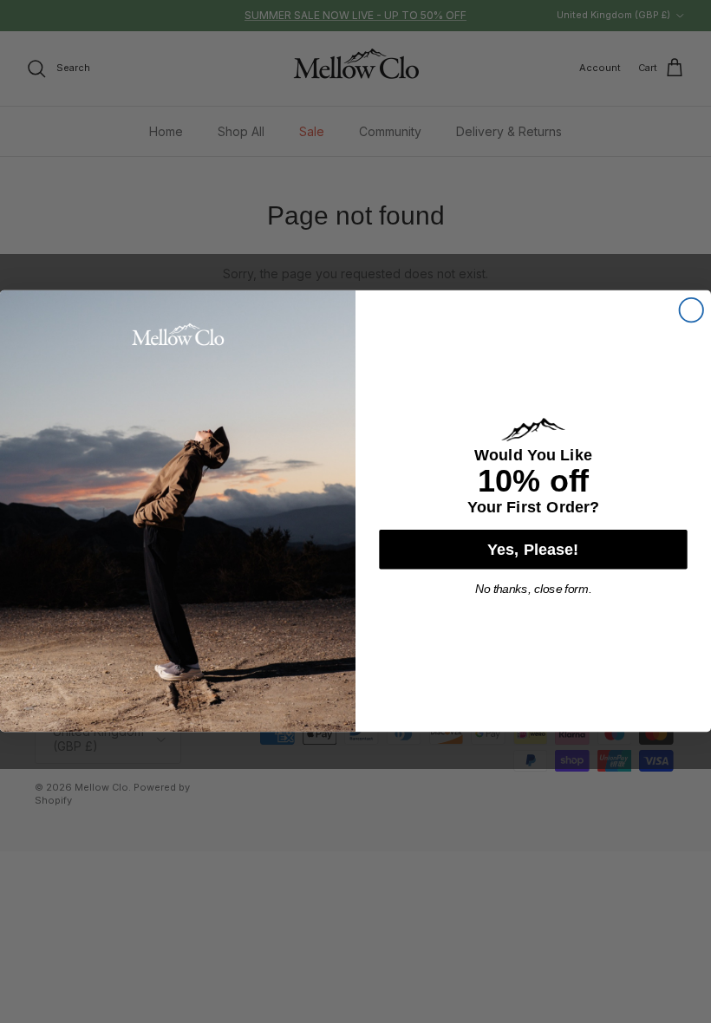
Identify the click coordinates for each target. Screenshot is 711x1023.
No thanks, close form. (533, 589)
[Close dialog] (691, 310)
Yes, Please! (533, 549)
